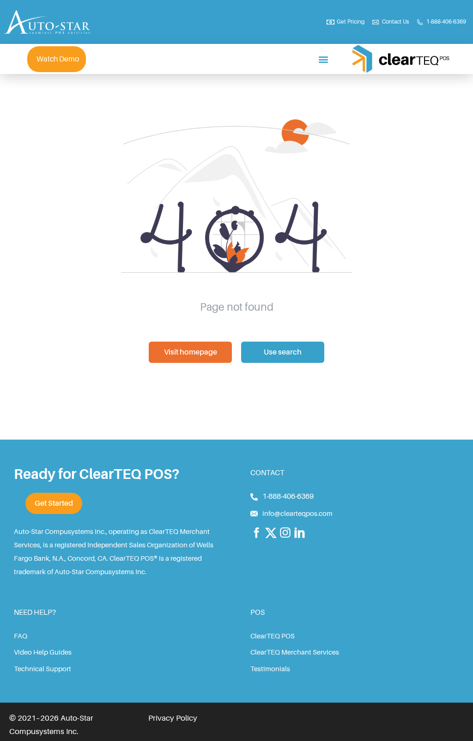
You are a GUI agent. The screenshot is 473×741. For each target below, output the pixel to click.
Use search (283, 352)
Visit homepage (190, 352)
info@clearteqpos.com (297, 514)
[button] (323, 59)
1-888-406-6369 (288, 496)
